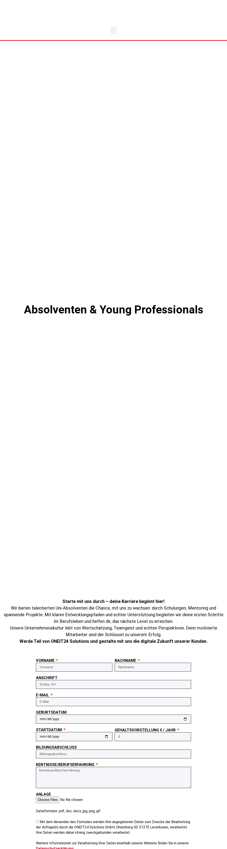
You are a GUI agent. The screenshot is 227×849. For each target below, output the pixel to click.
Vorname (45, 661)
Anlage (43, 795)
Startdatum (49, 730)
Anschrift (46, 678)
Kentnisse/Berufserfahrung (65, 765)
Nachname (126, 661)
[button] (113, 30)
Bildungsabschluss (56, 748)
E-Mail (43, 695)
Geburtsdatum (51, 713)
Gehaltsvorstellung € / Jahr (145, 730)
